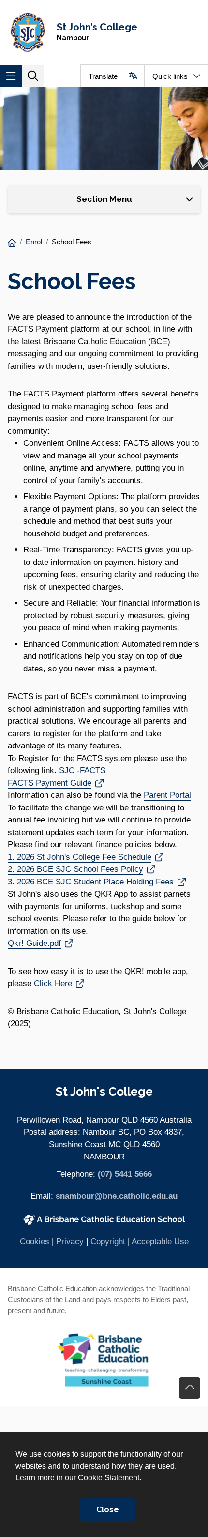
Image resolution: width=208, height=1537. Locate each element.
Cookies (34, 1241)
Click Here (59, 983)
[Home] (12, 243)
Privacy (70, 1241)
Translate (103, 76)
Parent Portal (167, 795)
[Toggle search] (33, 76)
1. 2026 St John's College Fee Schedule (79, 857)
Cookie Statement (108, 1477)
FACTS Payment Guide (56, 783)
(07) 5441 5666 (125, 1174)
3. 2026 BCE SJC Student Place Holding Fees (91, 881)
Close (107, 1509)
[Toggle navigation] (11, 76)
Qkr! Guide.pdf (34, 943)
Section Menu (104, 199)
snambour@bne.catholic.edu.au (117, 1196)
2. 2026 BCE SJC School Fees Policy (75, 869)
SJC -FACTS (82, 770)
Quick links (170, 76)
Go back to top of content (189, 1388)
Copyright (107, 1241)
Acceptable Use (160, 1241)
